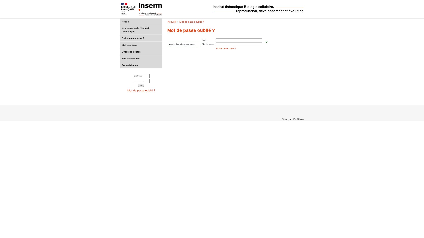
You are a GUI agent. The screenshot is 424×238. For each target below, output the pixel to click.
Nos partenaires (131, 58)
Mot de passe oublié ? (141, 90)
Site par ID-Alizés (293, 119)
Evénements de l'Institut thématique (135, 30)
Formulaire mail (130, 65)
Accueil (126, 21)
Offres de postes (131, 51)
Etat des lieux (129, 45)
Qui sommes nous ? (133, 38)
